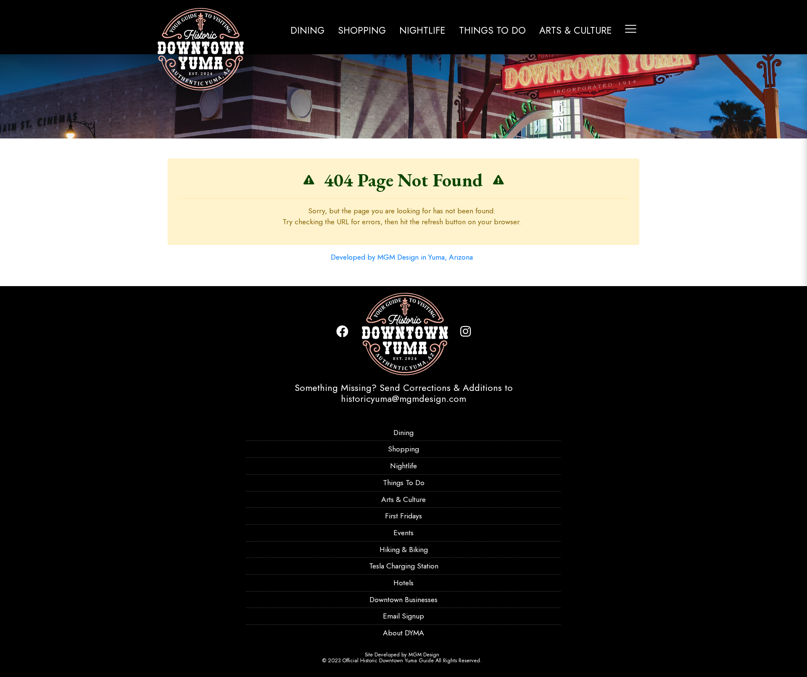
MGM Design (424, 654)
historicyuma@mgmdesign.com (403, 398)
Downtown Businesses (403, 599)
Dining (307, 30)
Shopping (362, 30)
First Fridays (403, 515)
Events (403, 532)
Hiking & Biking (404, 549)
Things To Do (492, 30)
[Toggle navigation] (631, 28)
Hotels (403, 582)
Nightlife (422, 30)
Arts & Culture (575, 30)
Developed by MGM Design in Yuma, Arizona (402, 257)
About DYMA (403, 632)
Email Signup (403, 616)
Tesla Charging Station (403, 565)
